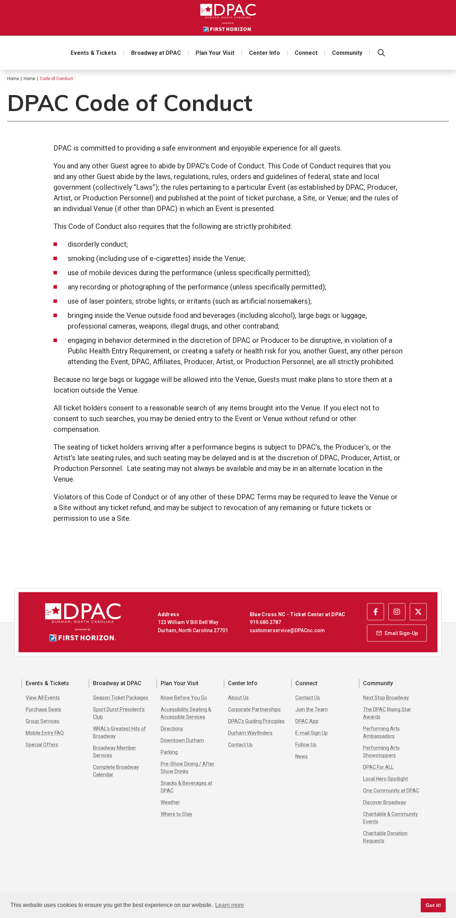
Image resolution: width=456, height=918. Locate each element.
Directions (172, 728)
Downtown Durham (182, 740)
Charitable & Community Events (390, 817)
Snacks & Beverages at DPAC (186, 786)
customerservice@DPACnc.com (287, 630)
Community (347, 52)
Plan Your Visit (215, 52)
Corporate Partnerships (254, 709)
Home (13, 78)
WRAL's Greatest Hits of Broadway (119, 732)
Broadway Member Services (114, 751)
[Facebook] (375, 611)
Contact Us (240, 744)
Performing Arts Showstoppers (381, 751)
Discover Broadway (384, 802)
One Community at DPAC (391, 790)
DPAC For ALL (378, 767)
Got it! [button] (433, 905)
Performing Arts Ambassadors (381, 732)
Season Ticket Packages (120, 698)
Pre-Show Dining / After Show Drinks (187, 767)
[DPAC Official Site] (228, 18)
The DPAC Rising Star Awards (387, 713)
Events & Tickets (93, 52)
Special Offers (42, 744)
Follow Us (305, 744)
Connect (306, 52)
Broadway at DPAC (156, 52)
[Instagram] (396, 611)
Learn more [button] (229, 905)
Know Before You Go (184, 698)
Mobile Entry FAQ (45, 733)
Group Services (42, 721)
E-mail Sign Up (311, 733)
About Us (238, 698)
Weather (170, 802)
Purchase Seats (43, 709)
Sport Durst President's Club (119, 713)
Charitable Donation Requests (385, 837)
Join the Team (311, 709)
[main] (228, 328)
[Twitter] (418, 611)
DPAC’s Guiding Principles (256, 721)
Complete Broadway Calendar (116, 770)
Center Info (264, 52)
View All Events (43, 698)
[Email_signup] (397, 632)
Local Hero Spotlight (385, 779)
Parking (169, 752)
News (301, 756)
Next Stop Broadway (386, 698)
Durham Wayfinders (250, 733)
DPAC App (306, 721)
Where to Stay (176, 814)
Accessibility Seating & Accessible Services (186, 713)
